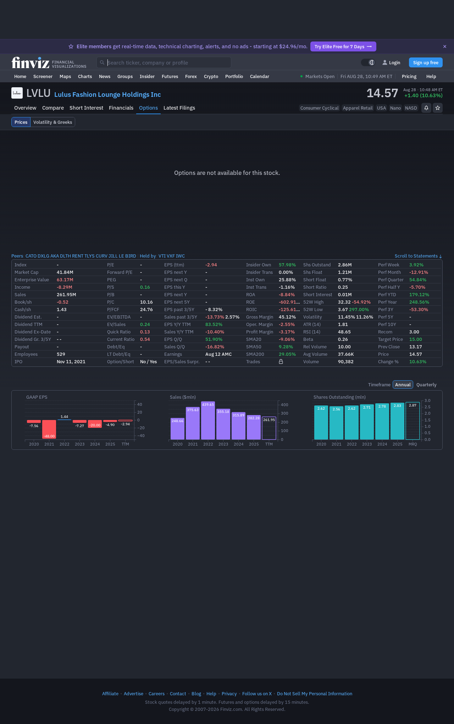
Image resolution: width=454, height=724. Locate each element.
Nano (395, 108)
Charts (85, 76)
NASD (411, 108)
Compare (53, 107)
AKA (54, 256)
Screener (42, 76)
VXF (171, 256)
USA (381, 108)
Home (20, 76)
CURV (101, 256)
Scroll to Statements (416, 256)
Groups (125, 76)
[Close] (444, 46)
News (104, 76)
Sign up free (425, 62)
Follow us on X (257, 693)
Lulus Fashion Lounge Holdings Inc (107, 94)
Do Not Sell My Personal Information (314, 693)
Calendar (259, 76)
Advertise (133, 693)
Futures (170, 76)
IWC (180, 256)
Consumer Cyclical (319, 108)
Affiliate (110, 693)
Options (148, 107)
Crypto (211, 76)
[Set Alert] (426, 108)
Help (431, 76)
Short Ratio (314, 287)
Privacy (229, 693)
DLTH (65, 256)
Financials (121, 107)
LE (121, 256)
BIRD (130, 256)
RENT (77, 256)
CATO (31, 256)
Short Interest (86, 107)
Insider (147, 76)
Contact (178, 693)
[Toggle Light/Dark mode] (368, 62)
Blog (196, 693)
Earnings (173, 354)
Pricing (409, 76)
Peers (17, 256)
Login (394, 62)
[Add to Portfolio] (438, 108)
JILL (113, 256)
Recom (385, 332)
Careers (157, 693)
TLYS (89, 256)
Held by (148, 256)
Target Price (390, 339)
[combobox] (163, 62)
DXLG (43, 256)
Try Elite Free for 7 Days (339, 46)
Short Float (314, 279)
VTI (162, 256)
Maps (65, 76)
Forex (191, 76)
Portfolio (234, 76)
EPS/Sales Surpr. (182, 361)
